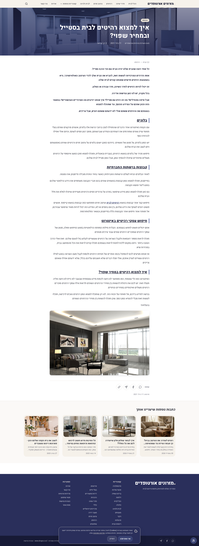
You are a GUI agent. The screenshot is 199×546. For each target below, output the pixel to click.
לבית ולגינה (85, 3)
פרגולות (118, 520)
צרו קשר (44, 3)
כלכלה (118, 505)
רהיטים (109, 3)
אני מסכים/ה (125, 538)
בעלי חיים (93, 489)
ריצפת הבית (116, 524)
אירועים (94, 486)
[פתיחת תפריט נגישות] (193, 540)
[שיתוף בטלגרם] (126, 387)
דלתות (118, 497)
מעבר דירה (93, 512)
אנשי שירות (116, 489)
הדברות (94, 497)
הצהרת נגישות (64, 501)
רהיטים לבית (113, 202)
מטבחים (118, 512)
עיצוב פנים (98, 3)
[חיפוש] (26, 3)
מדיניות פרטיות (64, 493)
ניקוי (119, 516)
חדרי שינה (120, 3)
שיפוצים (93, 524)
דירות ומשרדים (91, 493)
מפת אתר (66, 505)
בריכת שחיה (116, 493)
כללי (95, 505)
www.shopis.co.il (41, 541)
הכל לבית (132, 3)
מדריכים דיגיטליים (90, 508)
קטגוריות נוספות (69, 3)
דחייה (112, 538)
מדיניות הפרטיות (99, 533)
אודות (53, 3)
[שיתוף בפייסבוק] (133, 387)
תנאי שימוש (65, 497)
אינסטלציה (117, 486)
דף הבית (146, 62)
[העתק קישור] (119, 387)
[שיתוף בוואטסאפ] (140, 387)
